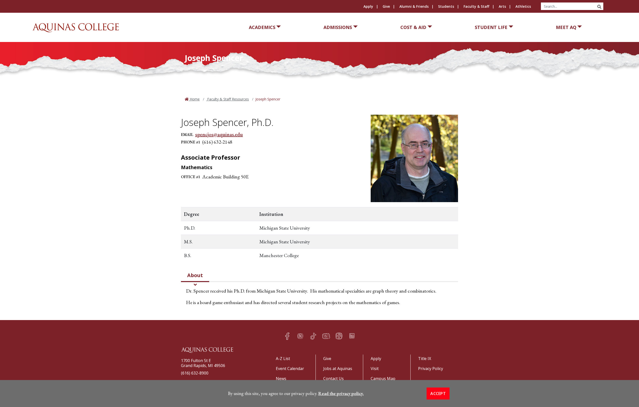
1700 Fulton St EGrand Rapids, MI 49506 (203, 363)
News (281, 378)
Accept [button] (438, 393)
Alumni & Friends (414, 6)
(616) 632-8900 (194, 373)
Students (446, 6)
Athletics (523, 6)
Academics (262, 27)
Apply (368, 6)
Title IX (424, 358)
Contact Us (333, 378)
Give (386, 6)
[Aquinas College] (75, 27)
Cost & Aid (413, 27)
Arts (502, 6)
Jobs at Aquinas (337, 368)
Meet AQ (566, 27)
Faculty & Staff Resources (227, 99)
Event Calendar (290, 368)
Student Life (491, 27)
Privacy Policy (430, 368)
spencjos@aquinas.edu (219, 134)
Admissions (337, 27)
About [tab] (195, 275)
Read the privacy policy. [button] (341, 393)
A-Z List (283, 358)
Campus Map (383, 378)
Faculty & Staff (476, 6)
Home (194, 99)
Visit (375, 368)
